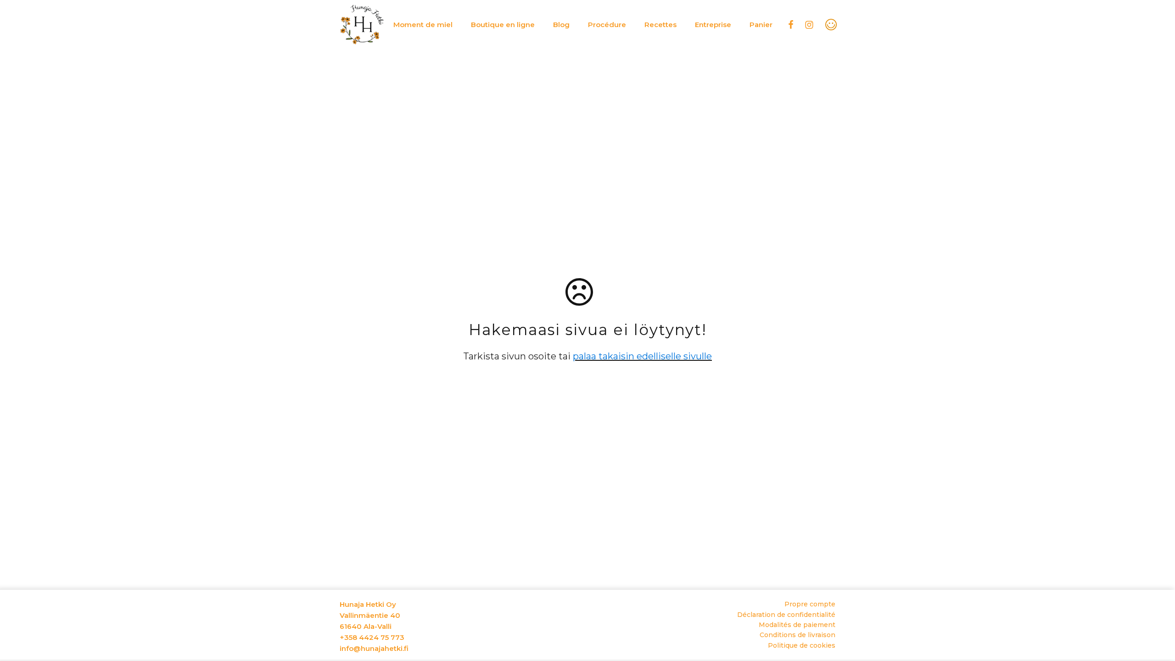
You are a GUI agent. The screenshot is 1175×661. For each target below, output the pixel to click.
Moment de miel (423, 24)
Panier (761, 24)
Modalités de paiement (797, 625)
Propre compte (809, 604)
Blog (561, 24)
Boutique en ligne (503, 24)
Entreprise (713, 24)
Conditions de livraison (797, 635)
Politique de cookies (801, 645)
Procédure (607, 24)
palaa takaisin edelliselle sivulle (642, 356)
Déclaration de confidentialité (786, 615)
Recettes (660, 24)
